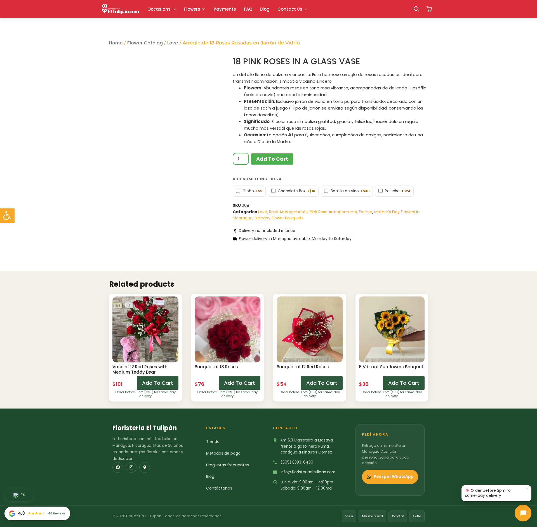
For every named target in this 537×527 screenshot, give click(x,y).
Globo (252, 191)
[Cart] (429, 9)
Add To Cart (272, 158)
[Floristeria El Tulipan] (120, 9)
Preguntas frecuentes (227, 465)
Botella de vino (350, 191)
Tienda (213, 441)
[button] (7, 215)
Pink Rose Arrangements (333, 212)
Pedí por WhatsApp (394, 476)
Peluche (397, 191)
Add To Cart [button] (157, 382)
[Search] (416, 9)
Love (172, 43)
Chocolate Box (296, 191)
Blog (210, 476)
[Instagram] (131, 467)
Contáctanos (219, 488)
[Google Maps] (144, 467)
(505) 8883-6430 (297, 462)
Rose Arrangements (288, 212)
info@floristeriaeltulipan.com (308, 472)
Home (116, 43)
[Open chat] (523, 513)
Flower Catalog (145, 43)
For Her (365, 212)
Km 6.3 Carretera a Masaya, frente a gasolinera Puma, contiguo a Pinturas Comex (307, 446)
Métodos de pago (223, 453)
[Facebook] (117, 467)
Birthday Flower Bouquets (279, 218)
